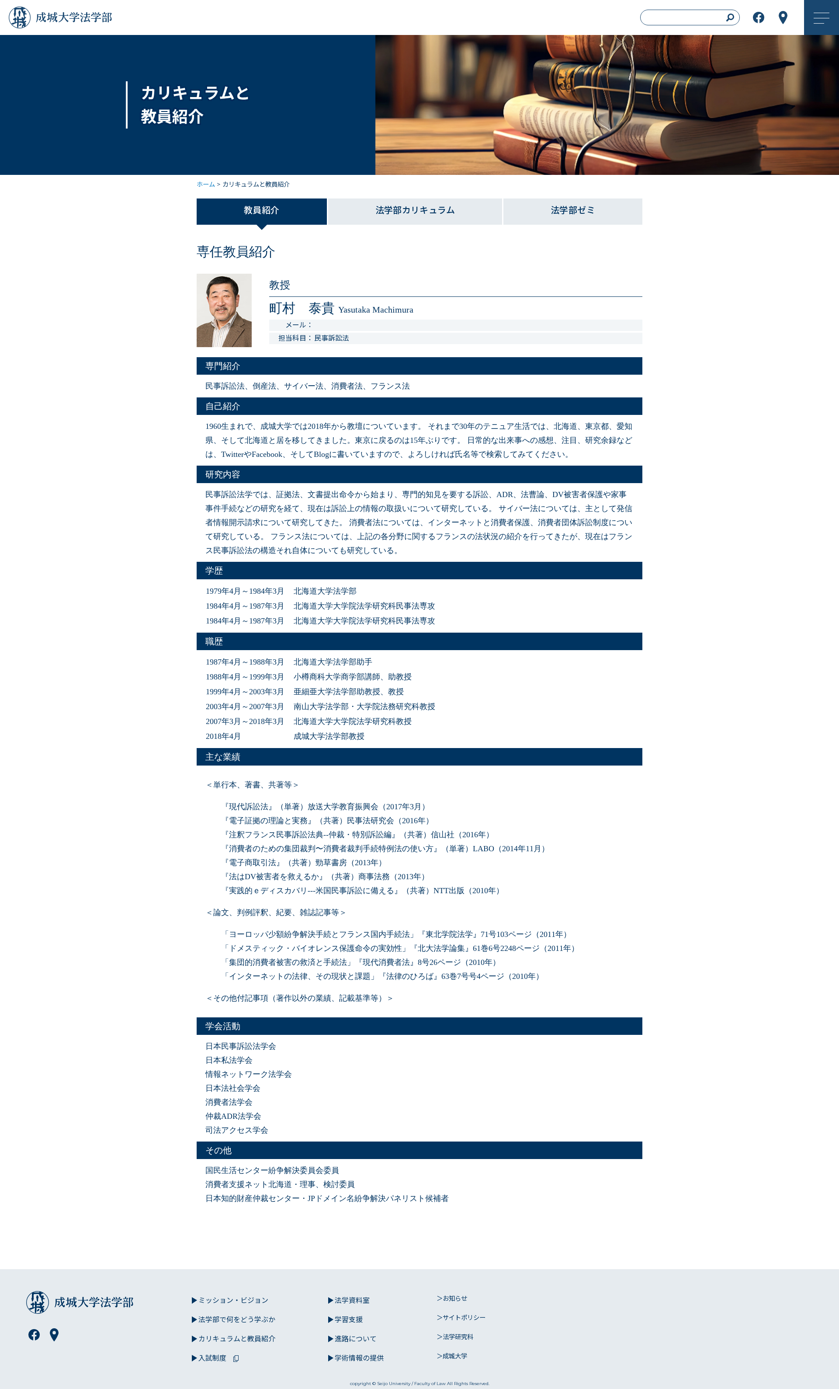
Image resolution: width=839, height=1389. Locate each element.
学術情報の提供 (359, 1358)
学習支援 (349, 1320)
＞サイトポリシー (461, 1318)
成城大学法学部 (84, 20)
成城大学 (22, 20)
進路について (356, 1339)
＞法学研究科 (455, 1337)
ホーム (206, 184)
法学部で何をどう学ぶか (236, 1320)
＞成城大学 (452, 1356)
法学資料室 (352, 1300)
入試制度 (212, 1358)
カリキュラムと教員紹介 (236, 1339)
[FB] (34, 1335)
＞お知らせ (452, 1298)
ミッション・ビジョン (233, 1300)
